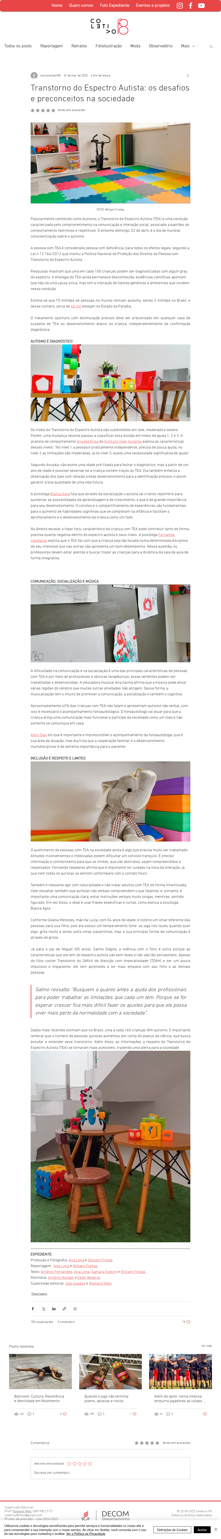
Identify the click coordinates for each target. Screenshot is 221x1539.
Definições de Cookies (172, 1530)
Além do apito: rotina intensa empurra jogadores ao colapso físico (179, 1398)
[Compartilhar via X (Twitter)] (43, 1309)
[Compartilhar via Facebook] (33, 1309)
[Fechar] (215, 1530)
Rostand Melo (22, 1511)
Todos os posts (18, 46)
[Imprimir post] (75, 1309)
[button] (114, 5)
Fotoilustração (109, 46)
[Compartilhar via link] (64, 1309)
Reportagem (51, 46)
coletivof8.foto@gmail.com (23, 1515)
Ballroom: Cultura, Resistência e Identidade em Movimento (39, 1398)
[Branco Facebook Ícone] (190, 6)
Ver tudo (206, 1346)
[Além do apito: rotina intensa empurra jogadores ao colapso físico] (180, 1371)
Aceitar (202, 1530)
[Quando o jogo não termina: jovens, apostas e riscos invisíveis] (110, 1371)
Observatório (160, 46)
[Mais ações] (187, 75)
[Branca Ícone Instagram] (180, 6)
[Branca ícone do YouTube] (201, 6)
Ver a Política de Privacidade (85, 1533)
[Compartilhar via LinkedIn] (54, 1309)
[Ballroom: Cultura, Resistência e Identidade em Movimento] (40, 1371)
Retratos (79, 46)
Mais (185, 46)
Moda (135, 46)
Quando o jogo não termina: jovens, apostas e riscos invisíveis (106, 1398)
